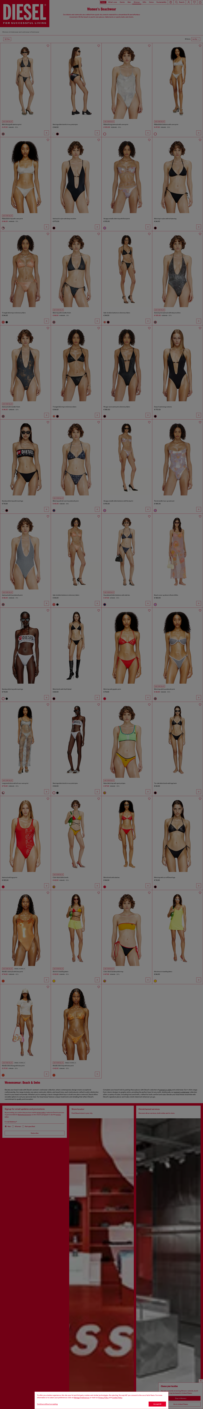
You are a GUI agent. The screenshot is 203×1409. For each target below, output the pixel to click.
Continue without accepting (47, 1404)
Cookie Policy (117, 1398)
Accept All (157, 1404)
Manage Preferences (82, 1398)
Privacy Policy (103, 1398)
